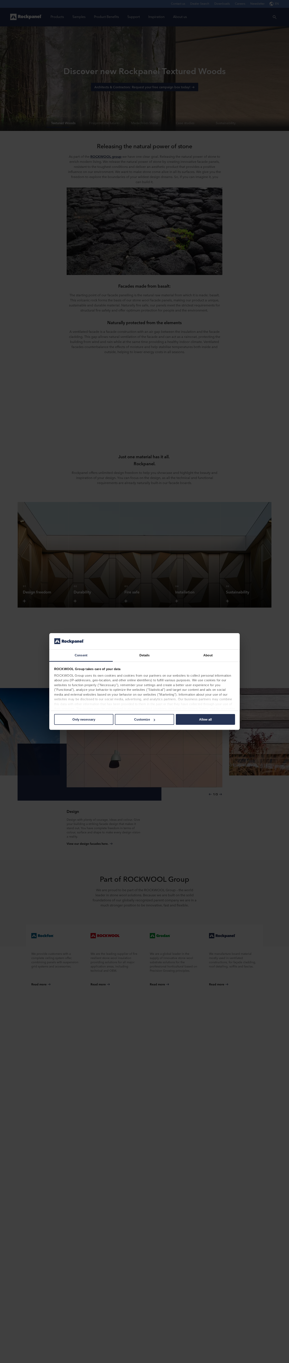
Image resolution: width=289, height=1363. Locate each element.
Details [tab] (144, 655)
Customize (142, 719)
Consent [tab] (81, 655)
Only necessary (83, 719)
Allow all (205, 719)
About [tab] (208, 655)
